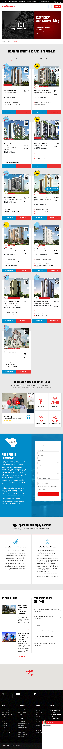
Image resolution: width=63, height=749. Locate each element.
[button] (50, 6)
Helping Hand (5, 725)
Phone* (39, 460)
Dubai (56, 717)
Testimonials (4, 723)
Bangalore (56, 713)
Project (39, 476)
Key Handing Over (5, 719)
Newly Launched (24, 58)
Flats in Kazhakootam (22, 734)
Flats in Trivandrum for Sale (23, 725)
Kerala (8, 41)
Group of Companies (6, 712)
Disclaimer (3, 747)
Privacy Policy (43, 487)
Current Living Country (42, 481)
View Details (23, 112)
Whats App (40, 470)
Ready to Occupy (34, 58)
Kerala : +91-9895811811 (8, 1)
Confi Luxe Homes (22, 712)
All (11, 58)
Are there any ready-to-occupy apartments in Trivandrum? (47, 624)
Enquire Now (9, 112)
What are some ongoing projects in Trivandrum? (44, 637)
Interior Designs (39, 732)
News (3, 718)
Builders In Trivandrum (6, 732)
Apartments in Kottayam (23, 730)
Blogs (37, 719)
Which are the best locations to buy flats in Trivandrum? (46, 610)
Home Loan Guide (40, 721)
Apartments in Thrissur (22, 729)
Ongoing (16, 58)
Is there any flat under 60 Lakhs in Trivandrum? (43, 617)
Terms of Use (8, 747)
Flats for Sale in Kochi (22, 721)
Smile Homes (21, 714)
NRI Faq (38, 716)
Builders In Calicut (5, 728)
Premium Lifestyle (22, 709)
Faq (37, 714)
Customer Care (39, 709)
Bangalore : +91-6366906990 (19, 1)
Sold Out (42, 58)
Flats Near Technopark (22, 727)
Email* (39, 465)
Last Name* (40, 455)
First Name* (40, 450)
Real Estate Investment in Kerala (25, 738)
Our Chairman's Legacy (7, 710)
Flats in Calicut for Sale (22, 732)
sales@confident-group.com (46, 1)
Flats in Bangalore (21, 736)
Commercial (49, 58)
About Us (4, 709)
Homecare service (40, 729)
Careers (3, 721)
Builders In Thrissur (6, 730)
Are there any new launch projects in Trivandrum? (44, 644)
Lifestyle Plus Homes (22, 710)
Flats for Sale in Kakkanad (23, 723)
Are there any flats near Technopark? (44, 631)
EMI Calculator (39, 710)
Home (3, 41)
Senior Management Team (7, 714)
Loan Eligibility (39, 712)
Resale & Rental (39, 730)
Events (3, 716)
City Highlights (5, 727)
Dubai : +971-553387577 (31, 1)
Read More (22, 629)
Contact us (38, 718)
